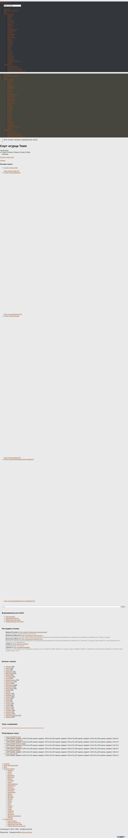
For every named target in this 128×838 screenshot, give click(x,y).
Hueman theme (27, 832)
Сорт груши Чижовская (14, 747)
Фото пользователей (11, 10)
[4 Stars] (21, 152)
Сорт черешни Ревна (13, 750)
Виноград (10, 22)
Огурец (9, 44)
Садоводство (8, 64)
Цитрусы (10, 58)
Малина (10, 41)
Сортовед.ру (4, 2)
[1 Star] (2, 152)
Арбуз (9, 17)
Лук (7, 692)
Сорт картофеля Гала (13, 737)
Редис (9, 47)
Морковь (10, 42)
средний (42, 727)
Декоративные (12, 29)
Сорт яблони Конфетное (14, 740)
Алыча (9, 19)
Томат (9, 54)
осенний (10, 727)
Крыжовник (11, 37)
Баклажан (10, 20)
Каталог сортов (9, 14)
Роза (9, 49)
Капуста (10, 32)
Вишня (9, 24)
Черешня (10, 59)
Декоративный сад (14, 68)
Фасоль (8, 709)
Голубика (10, 26)
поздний (14, 727)
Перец (9, 46)
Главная (7, 9)
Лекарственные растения (16, 71)
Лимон (9, 39)
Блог (5, 12)
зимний (3, 727)
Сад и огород (12, 66)
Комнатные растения (14, 69)
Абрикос (10, 15)
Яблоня (10, 63)
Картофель (11, 34)
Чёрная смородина (14, 61)
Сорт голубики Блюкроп (21, 647)
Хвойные (10, 56)
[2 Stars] (8, 152)
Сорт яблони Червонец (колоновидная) (33, 632)
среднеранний (36, 727)
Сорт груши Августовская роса (32, 635)
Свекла (10, 51)
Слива (9, 52)
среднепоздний (29, 727)
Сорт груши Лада (12, 753)
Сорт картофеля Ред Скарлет (16, 743)
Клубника (10, 36)
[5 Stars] (27, 152)
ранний (17, 727)
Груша (9, 27)
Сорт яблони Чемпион (20, 644)
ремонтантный (22, 727)
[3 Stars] (15, 152)
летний (7, 727)
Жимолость (11, 31)
